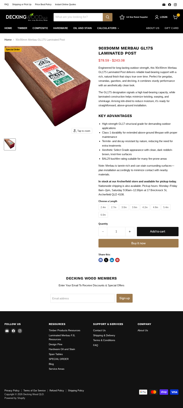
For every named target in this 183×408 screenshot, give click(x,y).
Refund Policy (57, 390)
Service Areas (56, 368)
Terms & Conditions (104, 340)
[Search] (107, 17)
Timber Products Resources (64, 330)
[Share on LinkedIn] (112, 260)
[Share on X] (106, 260)
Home (8, 28)
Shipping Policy (76, 390)
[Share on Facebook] (100, 260)
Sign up (124, 298)
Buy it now (138, 243)
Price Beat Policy (43, 4)
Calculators (107, 28)
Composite (40, 28)
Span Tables (56, 354)
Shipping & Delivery (104, 335)
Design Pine (55, 344)
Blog (51, 364)
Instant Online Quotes (65, 4)
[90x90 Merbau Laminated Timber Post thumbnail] (10, 144)
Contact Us (99, 330)
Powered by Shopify (14, 398)
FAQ (6, 4)
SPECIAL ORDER (59, 359)
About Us (152, 28)
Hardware (60, 28)
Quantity (103, 223)
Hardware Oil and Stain (62, 349)
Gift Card (172, 28)
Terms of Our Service (34, 390)
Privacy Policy (11, 390)
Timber (22, 28)
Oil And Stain (82, 28)
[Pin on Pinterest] (117, 260)
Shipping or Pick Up (21, 4)
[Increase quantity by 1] (129, 231)
